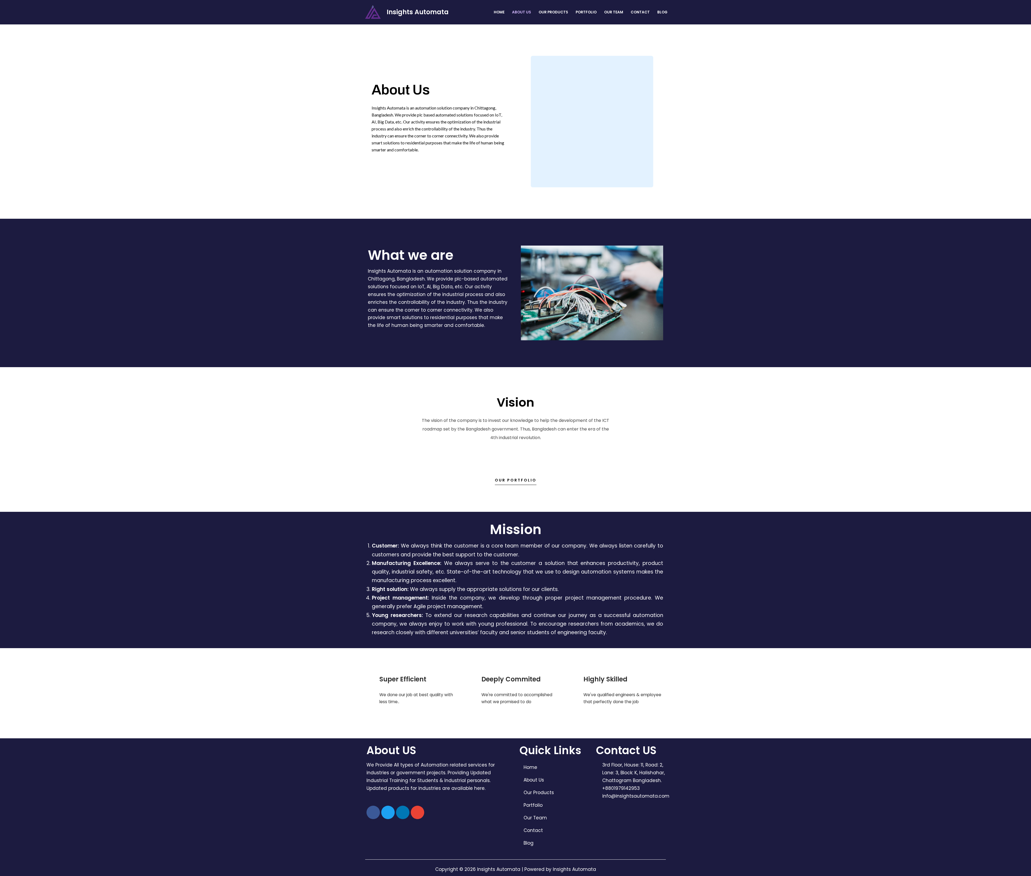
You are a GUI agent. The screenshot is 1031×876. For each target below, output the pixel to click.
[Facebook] (373, 812)
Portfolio (586, 12)
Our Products (553, 12)
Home (499, 12)
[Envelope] (417, 812)
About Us (521, 12)
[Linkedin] (402, 812)
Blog (662, 12)
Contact (640, 12)
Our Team (613, 12)
